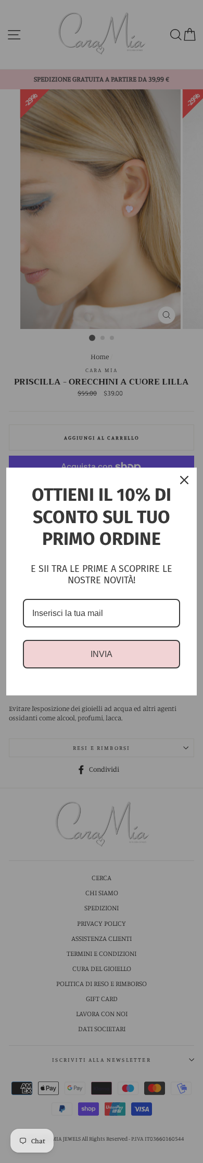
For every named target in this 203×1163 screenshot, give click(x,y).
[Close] (184, 480)
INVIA (101, 654)
